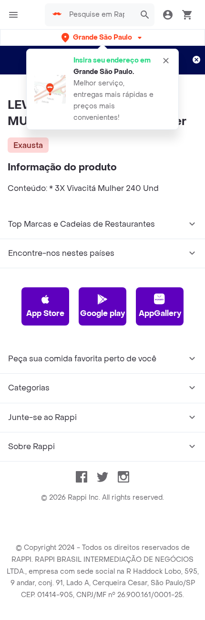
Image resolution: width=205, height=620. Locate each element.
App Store (45, 313)
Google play (102, 313)
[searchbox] (99, 14)
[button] (102, 37)
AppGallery (160, 313)
